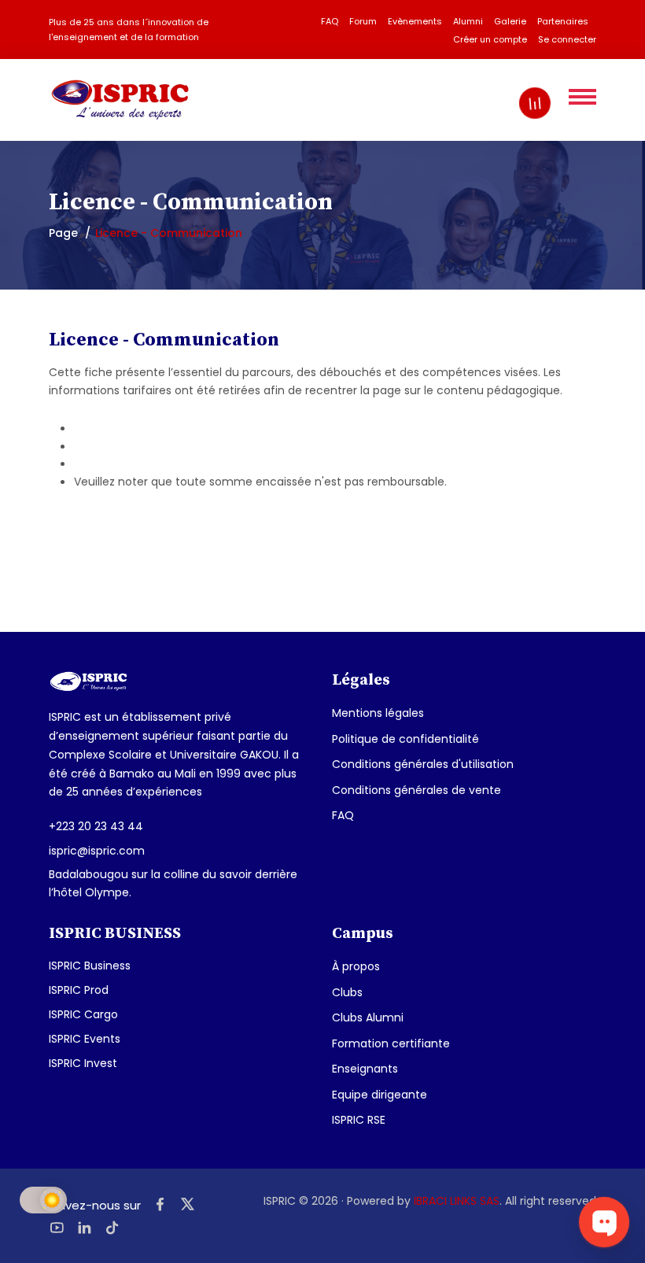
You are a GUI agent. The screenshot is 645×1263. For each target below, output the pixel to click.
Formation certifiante (391, 1043)
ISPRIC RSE (358, 1120)
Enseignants (365, 1069)
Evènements (415, 21)
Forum (363, 21)
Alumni (468, 21)
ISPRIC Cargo (83, 1014)
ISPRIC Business (90, 965)
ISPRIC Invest (83, 1063)
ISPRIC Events (84, 1039)
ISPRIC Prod (79, 990)
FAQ (329, 21)
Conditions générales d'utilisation (423, 764)
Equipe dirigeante (379, 1094)
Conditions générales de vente (416, 790)
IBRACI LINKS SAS (456, 1201)
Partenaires (562, 21)
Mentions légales (378, 713)
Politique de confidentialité (405, 739)
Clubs (347, 992)
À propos (356, 966)
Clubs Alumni (368, 1017)
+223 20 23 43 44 (96, 826)
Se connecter (567, 39)
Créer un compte (490, 39)
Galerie (510, 21)
